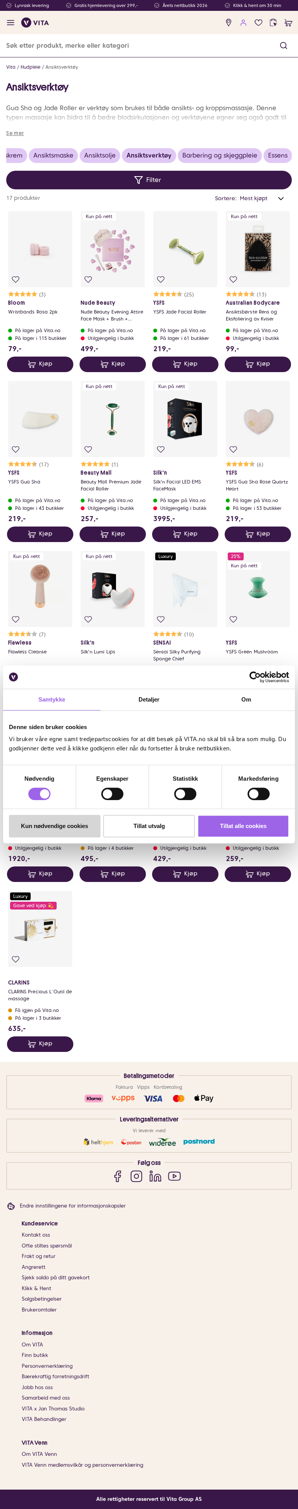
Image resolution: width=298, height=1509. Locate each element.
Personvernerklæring (47, 1366)
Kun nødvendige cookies (54, 826)
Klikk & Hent (36, 1288)
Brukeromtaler (39, 1310)
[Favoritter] (258, 22)
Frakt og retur (38, 1256)
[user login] (243, 22)
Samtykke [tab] (51, 699)
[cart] (288, 22)
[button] (283, 45)
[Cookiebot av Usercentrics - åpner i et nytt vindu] (255, 677)
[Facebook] (117, 1176)
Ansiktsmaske (53, 155)
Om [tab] (246, 699)
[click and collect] (273, 22)
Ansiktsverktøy (61, 67)
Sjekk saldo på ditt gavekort (56, 1277)
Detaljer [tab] (149, 699)
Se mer (15, 133)
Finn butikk (35, 1355)
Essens (278, 155)
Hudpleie (30, 67)
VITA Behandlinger (44, 1419)
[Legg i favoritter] (15, 279)
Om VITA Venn (39, 1454)
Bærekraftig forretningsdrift (55, 1376)
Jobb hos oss (37, 1387)
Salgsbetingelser (42, 1299)
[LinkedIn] (155, 1176)
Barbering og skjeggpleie (219, 155)
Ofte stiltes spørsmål (47, 1246)
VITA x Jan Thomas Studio (53, 1409)
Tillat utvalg (149, 826)
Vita (11, 67)
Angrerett (33, 1267)
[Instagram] (136, 1176)
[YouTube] (174, 1176)
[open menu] (10, 22)
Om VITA (32, 1345)
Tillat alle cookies (243, 826)
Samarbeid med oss (46, 1398)
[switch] (112, 794)
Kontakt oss (36, 1235)
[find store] (228, 22)
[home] (35, 22)
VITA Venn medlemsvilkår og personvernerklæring (82, 1465)
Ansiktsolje (100, 155)
